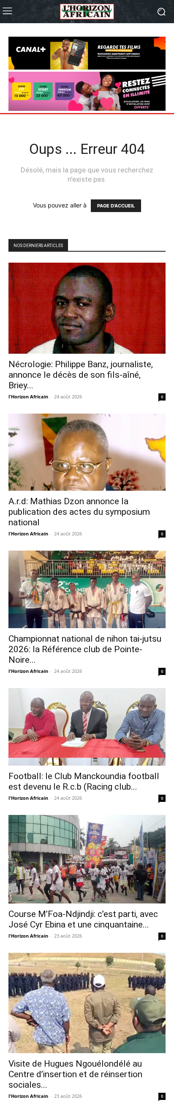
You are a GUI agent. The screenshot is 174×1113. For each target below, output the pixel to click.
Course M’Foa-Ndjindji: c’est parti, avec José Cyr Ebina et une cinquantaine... (83, 919)
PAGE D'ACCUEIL (116, 206)
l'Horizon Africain (28, 396)
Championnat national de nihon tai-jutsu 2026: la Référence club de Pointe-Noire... (84, 649)
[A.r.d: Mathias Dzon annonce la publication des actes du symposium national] (87, 452)
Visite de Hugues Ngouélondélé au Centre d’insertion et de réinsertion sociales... (75, 1074)
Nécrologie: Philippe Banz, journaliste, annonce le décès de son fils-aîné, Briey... (80, 374)
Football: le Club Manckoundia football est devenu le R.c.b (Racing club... (83, 781)
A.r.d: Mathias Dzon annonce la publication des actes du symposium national (79, 511)
